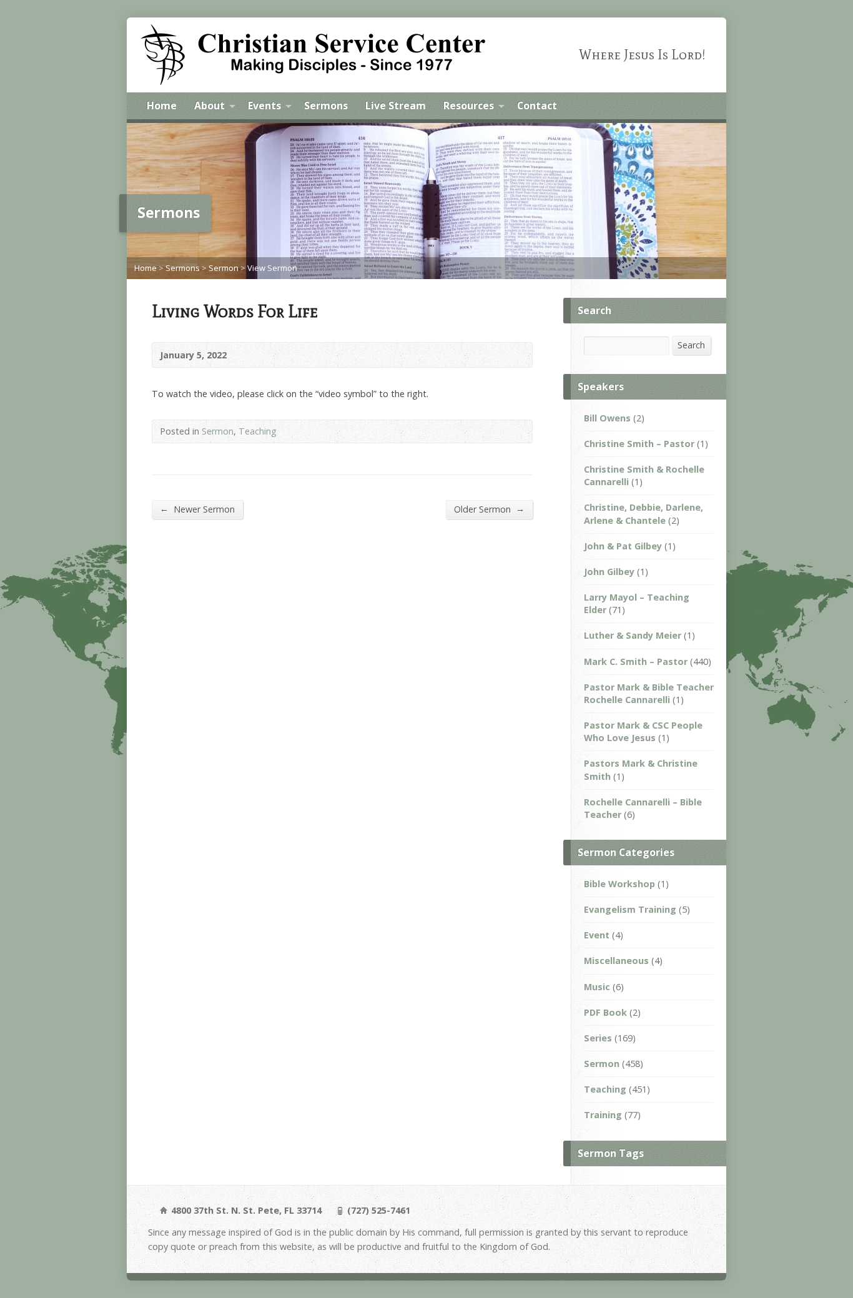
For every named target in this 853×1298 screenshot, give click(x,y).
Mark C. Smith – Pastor (636, 661)
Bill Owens (607, 418)
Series (598, 1038)
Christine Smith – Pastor (639, 444)
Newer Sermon (197, 509)
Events (264, 105)
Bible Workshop (619, 884)
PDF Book (605, 1012)
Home (162, 105)
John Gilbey (609, 572)
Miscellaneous (616, 960)
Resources (468, 105)
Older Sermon (489, 509)
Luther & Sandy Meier (632, 635)
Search (691, 345)
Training (603, 1115)
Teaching (258, 431)
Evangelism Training (630, 909)
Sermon (224, 267)
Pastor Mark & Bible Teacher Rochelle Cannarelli (649, 693)
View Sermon (272, 267)
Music (597, 987)
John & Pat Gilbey (623, 546)
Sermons (326, 105)
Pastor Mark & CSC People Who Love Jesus (643, 731)
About (209, 105)
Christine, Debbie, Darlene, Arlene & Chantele (643, 513)
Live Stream (395, 105)
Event (596, 935)
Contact (537, 105)
